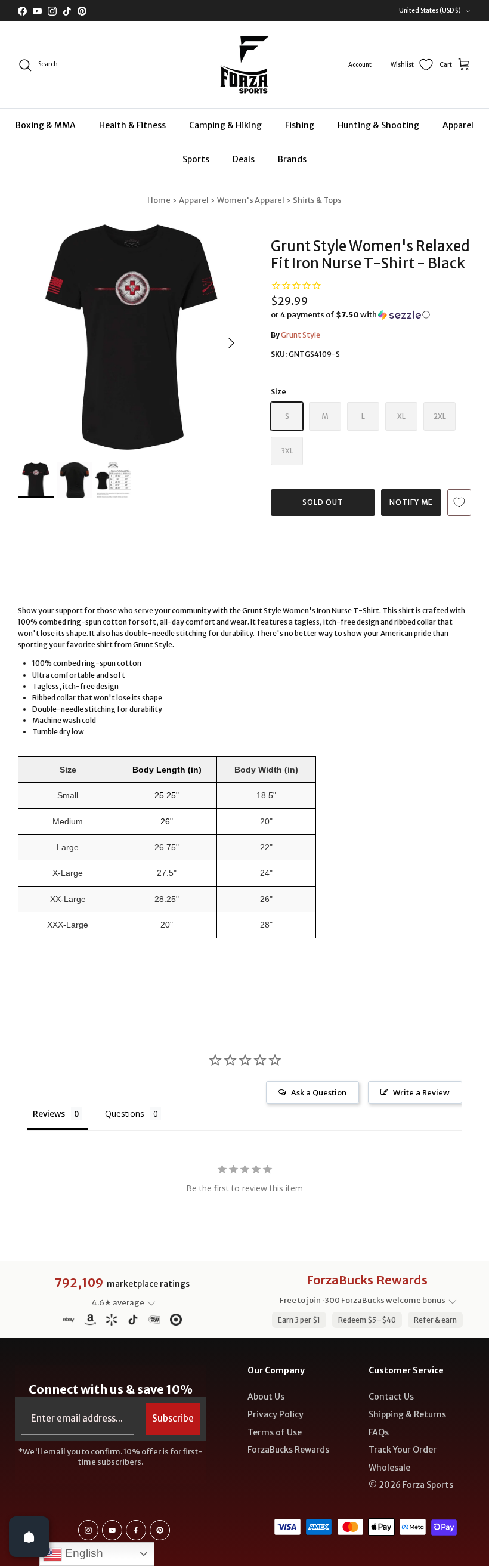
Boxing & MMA (46, 125)
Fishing (299, 125)
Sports (195, 159)
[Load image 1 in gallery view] (131, 337)
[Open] (29, 1536)
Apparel (457, 125)
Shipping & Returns (407, 1414)
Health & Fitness (132, 125)
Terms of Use (274, 1432)
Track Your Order (403, 1449)
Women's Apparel (250, 200)
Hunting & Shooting (378, 125)
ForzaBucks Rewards (288, 1449)
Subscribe (173, 1418)
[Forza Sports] (244, 64)
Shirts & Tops (317, 200)
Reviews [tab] (49, 1113)
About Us (265, 1396)
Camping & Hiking (225, 125)
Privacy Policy (275, 1414)
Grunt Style (300, 335)
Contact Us (391, 1396)
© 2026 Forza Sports (411, 1484)
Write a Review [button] (421, 1092)
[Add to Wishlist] (459, 502)
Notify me (411, 502)
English (82, 1553)
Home (159, 200)
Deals (244, 159)
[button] (350, 315)
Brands (292, 159)
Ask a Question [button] (318, 1092)
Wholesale (389, 1467)
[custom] (88, 1530)
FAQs (379, 1432)
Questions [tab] (124, 1113)
